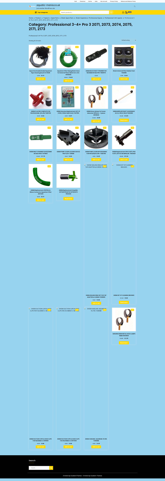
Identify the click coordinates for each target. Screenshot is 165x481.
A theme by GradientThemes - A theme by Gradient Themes (82, 476)
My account (104, 1)
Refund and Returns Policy (128, 1)
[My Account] (123, 12)
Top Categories (43, 12)
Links (96, 1)
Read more (124, 120)
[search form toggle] (134, 6)
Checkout (82, 1)
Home (90, 1)
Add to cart (40, 79)
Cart (75, 1)
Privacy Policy (114, 1)
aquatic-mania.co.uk (48, 5)
